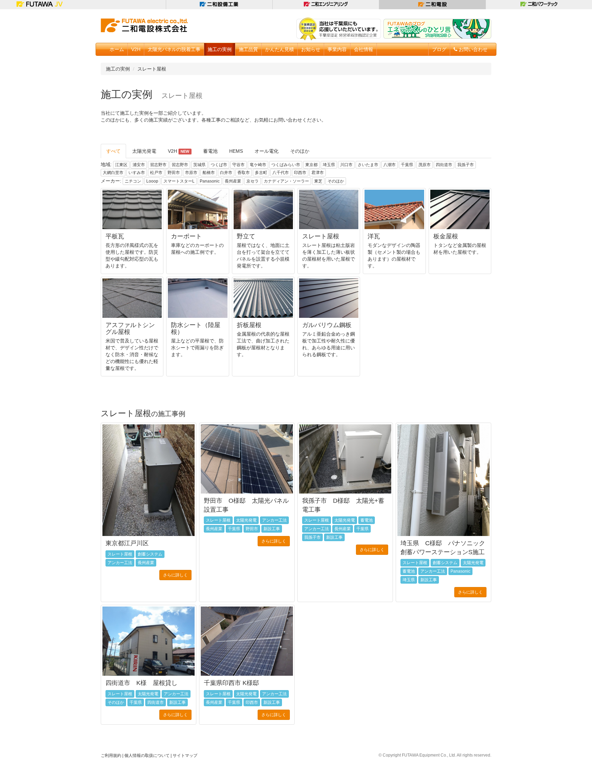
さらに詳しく (175, 575)
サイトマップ (185, 755)
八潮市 (389, 164)
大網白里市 (113, 172)
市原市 (191, 172)
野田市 (174, 172)
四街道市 (444, 164)
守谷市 (238, 164)
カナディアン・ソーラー (286, 181)
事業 (337, 49)
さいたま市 (368, 164)
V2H (135, 49)
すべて (113, 151)
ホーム (117, 49)
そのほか (299, 151)
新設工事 (271, 528)
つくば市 (219, 164)
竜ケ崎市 (258, 164)
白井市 (226, 172)
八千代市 (280, 172)
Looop (152, 181)
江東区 (121, 164)
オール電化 (267, 151)
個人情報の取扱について (147, 755)
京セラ (252, 181)
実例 (220, 49)
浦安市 (139, 164)
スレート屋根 (151, 69)
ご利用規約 (111, 755)
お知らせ (310, 49)
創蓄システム (150, 554)
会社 (363, 49)
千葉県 (407, 164)
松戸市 (156, 172)
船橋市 (208, 172)
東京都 (311, 164)
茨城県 (199, 164)
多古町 (261, 172)
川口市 (346, 164)
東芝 (318, 181)
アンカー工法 (120, 562)
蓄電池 (210, 151)
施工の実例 (118, 69)
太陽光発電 (144, 151)
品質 (248, 49)
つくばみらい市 (285, 164)
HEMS (236, 151)
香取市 (243, 172)
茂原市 (424, 164)
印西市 (300, 172)
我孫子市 (465, 164)
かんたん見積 (279, 49)
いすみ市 (136, 172)
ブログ (439, 49)
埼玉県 (329, 164)
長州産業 (233, 181)
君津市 (317, 172)
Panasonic (210, 181)
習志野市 (158, 164)
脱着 (174, 49)
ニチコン (133, 181)
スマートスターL (179, 181)
